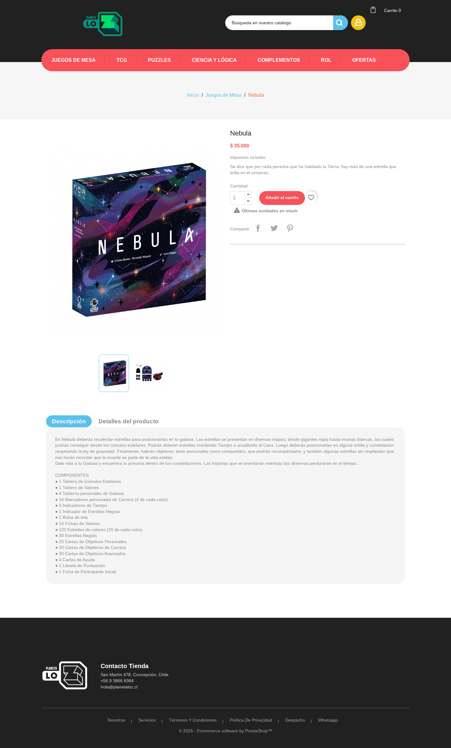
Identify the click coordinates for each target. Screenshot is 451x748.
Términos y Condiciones (193, 720)
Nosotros (116, 720)
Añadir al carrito (282, 197)
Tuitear (274, 228)
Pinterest (290, 228)
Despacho (295, 720)
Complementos (279, 60)
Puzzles (159, 60)
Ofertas (364, 60)
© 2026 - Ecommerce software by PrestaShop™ (225, 730)
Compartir (258, 228)
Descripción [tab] (69, 421)
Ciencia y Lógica (214, 60)
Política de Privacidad (251, 720)
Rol (326, 60)
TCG (122, 60)
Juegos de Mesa (73, 60)
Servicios (147, 720)
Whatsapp (328, 720)
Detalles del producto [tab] (128, 421)
